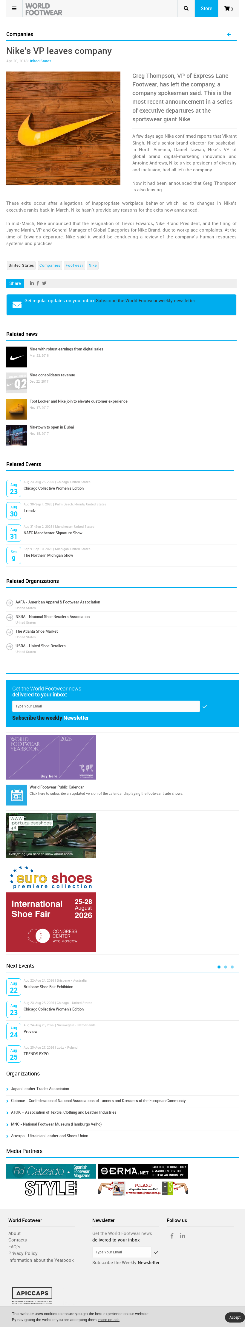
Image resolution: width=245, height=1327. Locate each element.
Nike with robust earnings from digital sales (66, 349)
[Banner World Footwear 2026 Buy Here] (122, 757)
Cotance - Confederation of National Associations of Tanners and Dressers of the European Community (98, 1100)
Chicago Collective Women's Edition (54, 488)
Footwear (74, 265)
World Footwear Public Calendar (57, 787)
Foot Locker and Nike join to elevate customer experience (79, 401)
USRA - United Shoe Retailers (41, 646)
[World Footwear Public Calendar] (16, 795)
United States (39, 61)
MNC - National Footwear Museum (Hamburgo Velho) (56, 1124)
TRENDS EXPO (36, 1054)
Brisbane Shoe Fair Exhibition (48, 987)
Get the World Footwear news (122, 1233)
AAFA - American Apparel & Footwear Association (58, 602)
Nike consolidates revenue (52, 375)
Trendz (30, 510)
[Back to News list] (229, 34)
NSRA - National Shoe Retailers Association (53, 616)
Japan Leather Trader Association (40, 1089)
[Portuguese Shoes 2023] (122, 835)
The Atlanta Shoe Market (37, 631)
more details (109, 1319)
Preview (31, 1031)
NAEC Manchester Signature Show (53, 533)
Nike (93, 265)
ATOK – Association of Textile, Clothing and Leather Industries (64, 1112)
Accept (235, 1317)
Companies (49, 265)
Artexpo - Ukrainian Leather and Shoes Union (49, 1136)
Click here (37, 793)
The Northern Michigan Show (48, 555)
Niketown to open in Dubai (52, 427)
